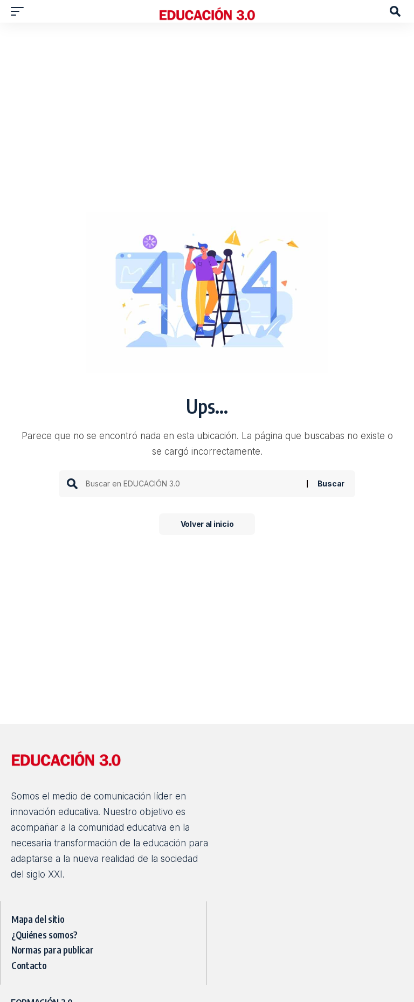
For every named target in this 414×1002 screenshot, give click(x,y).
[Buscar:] (192, 483)
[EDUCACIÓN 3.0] (207, 11)
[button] (20, 11)
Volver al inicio (207, 523)
